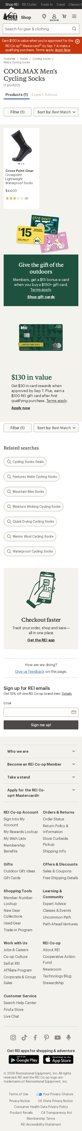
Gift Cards (12, 878)
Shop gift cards (41, 297)
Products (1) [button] (16, 94)
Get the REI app (41, 640)
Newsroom (52, 969)
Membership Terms (41, 1118)
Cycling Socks (42, 58)
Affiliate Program (18, 970)
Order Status (53, 819)
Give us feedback (29, 671)
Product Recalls (21, 1112)
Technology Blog (57, 976)
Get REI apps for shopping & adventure (41, 1050)
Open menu (74, 16)
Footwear (9, 58)
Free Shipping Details (60, 878)
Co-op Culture (16, 956)
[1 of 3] (19, 163)
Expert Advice (44, 94)
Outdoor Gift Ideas (19, 871)
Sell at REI (12, 963)
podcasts (68, 1037)
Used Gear (12, 923)
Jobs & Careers (16, 950)
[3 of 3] (24, 163)
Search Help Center (20, 1002)
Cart (64, 16)
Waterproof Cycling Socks (33, 551)
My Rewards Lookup (21, 831)
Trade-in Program (18, 930)
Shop (26, 17)
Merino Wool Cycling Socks (33, 536)
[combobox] (41, 29)
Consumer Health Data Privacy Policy (41, 1107)
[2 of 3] (21, 163)
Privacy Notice (19, 1101)
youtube (58, 1037)
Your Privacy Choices (57, 1094)
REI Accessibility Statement (41, 1124)
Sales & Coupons (57, 871)
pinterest (46, 1037)
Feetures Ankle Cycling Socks (35, 477)
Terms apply (40, 289)
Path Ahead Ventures (60, 924)
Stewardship (53, 983)
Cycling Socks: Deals (28, 462)
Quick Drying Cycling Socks (33, 521)
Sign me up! (41, 725)
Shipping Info (54, 851)
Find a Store (13, 1009)
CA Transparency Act (56, 1112)
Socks (24, 58)
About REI (51, 950)
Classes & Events (57, 910)
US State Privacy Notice (55, 1101)
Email (7, 703)
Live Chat (11, 1016)
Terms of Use (18, 1094)
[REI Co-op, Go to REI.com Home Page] (10, 16)
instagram (13, 1037)
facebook (35, 1037)
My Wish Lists (15, 838)
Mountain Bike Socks (28, 491)
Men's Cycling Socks (17, 62)
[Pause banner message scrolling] (77, 41)
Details (67, 693)
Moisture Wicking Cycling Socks (37, 506)
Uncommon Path (57, 917)
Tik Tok (24, 1037)
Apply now (20, 408)
